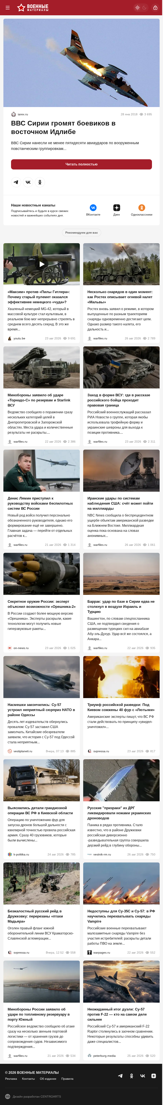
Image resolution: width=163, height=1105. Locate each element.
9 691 (72, 338)
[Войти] (155, 7)
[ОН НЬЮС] (10, 648)
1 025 (72, 648)
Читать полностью (82, 164)
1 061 (151, 544)
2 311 (151, 441)
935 (152, 648)
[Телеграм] (120, 1076)
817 (152, 751)
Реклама (11, 1078)
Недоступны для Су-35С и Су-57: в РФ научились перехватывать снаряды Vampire (121, 916)
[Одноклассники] (131, 1076)
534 (73, 1055)
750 (152, 854)
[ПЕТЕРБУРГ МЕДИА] (89, 1056)
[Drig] (89, 854)
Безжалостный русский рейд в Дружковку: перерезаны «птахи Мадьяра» (35, 916)
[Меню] (7, 7)
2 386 (72, 441)
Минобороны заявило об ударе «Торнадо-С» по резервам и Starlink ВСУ (39, 400)
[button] (16, 182)
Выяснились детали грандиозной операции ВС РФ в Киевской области (40, 810)
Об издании (48, 1078)
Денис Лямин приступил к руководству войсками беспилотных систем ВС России (40, 503)
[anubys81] (10, 338)
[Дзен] (153, 1076)
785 (73, 854)
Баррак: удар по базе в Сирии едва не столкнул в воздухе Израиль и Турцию (121, 607)
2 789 (151, 338)
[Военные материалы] (32, 7)
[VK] (142, 1076)
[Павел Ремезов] (89, 441)
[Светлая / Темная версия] (141, 7)
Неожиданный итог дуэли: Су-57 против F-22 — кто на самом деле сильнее (117, 1014)
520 (152, 1055)
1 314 (72, 544)
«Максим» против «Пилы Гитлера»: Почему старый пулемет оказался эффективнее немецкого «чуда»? (39, 297)
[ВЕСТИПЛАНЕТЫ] (10, 751)
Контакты (28, 1078)
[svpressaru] (89, 751)
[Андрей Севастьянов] (89, 338)
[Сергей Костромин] (10, 441)
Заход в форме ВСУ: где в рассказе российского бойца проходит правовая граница (118, 400)
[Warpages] (89, 952)
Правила (67, 1078)
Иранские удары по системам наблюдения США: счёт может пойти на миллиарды (120, 503)
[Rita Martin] (13, 114)
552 (152, 952)
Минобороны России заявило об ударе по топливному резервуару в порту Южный (39, 1014)
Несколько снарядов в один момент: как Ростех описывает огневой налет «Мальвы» (120, 297)
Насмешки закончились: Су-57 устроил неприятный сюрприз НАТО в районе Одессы (41, 710)
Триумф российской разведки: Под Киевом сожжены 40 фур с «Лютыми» (121, 707)
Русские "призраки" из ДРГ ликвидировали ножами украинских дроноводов (119, 813)
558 (73, 952)
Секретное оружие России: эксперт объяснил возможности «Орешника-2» (42, 604)
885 (73, 751)
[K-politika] (10, 854)
